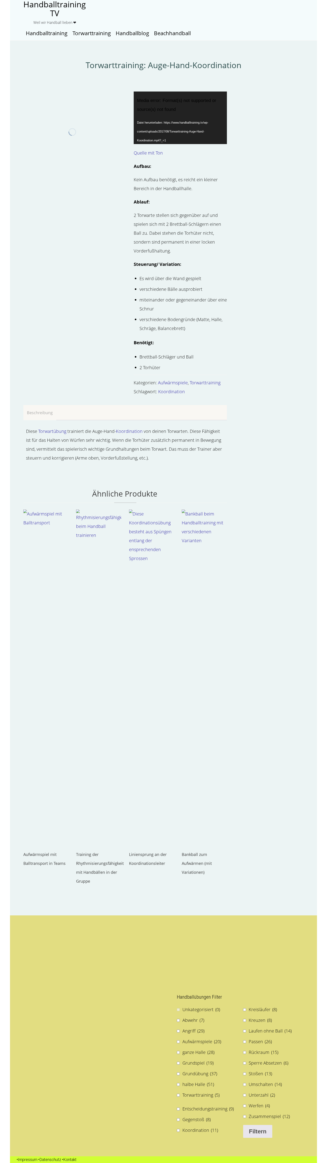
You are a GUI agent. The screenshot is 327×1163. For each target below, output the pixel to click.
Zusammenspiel (269, 1116)
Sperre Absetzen (268, 1063)
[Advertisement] (87, 953)
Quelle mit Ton (148, 153)
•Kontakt (69, 1159)
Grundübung (199, 1074)
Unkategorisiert (201, 1009)
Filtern (257, 1131)
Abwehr (193, 1020)
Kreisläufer (263, 1009)
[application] (180, 118)
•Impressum (27, 1159)
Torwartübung (52, 431)
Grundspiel (198, 1063)
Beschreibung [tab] (40, 412)
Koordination (171, 392)
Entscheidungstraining (208, 1109)
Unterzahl (262, 1095)
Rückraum (263, 1052)
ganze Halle (198, 1052)
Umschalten (265, 1084)
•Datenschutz (49, 1159)
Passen (260, 1042)
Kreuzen (260, 1020)
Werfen (259, 1106)
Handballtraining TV (54, 9)
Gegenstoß (196, 1119)
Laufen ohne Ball (270, 1031)
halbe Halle (198, 1084)
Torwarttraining (205, 383)
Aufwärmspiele (173, 383)
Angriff (193, 1031)
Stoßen (260, 1074)
